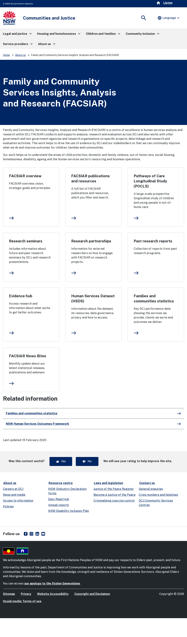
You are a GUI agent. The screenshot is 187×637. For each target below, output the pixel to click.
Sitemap (9, 594)
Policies (8, 506)
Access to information (18, 500)
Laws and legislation (108, 483)
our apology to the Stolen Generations (52, 583)
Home (6, 55)
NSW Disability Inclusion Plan (68, 511)
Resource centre (61, 483)
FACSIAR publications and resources (90, 178)
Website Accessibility (52, 594)
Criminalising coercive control (114, 500)
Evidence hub (20, 296)
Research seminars (25, 241)
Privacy (26, 594)
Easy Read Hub (58, 499)
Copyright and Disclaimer (92, 594)
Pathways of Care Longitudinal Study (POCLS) (150, 181)
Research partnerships (91, 241)
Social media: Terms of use (22, 601)
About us (20, 55)
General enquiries (151, 489)
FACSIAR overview (25, 176)
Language (168, 18)
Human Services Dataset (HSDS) (93, 298)
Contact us (147, 483)
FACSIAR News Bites (27, 356)
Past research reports (153, 241)
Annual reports (58, 505)
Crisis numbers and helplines (158, 495)
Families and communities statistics (154, 298)
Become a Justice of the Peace (115, 495)
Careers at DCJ (13, 489)
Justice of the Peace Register (114, 489)
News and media (14, 495)
